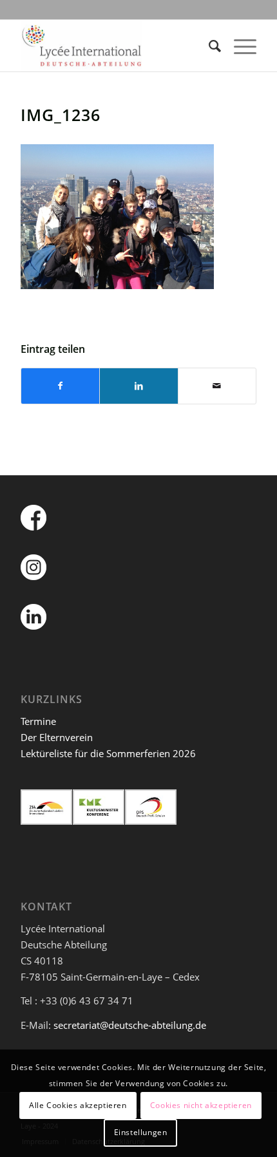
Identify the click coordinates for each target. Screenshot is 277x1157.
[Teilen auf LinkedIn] (138, 386)
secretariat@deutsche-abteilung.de (129, 1025)
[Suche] (208, 45)
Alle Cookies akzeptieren (77, 1105)
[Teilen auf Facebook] (60, 386)
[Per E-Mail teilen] (217, 386)
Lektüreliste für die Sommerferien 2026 (108, 753)
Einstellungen (140, 1132)
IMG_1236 (60, 115)
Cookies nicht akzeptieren (201, 1105)
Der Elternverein (57, 737)
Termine (38, 721)
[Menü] (238, 45)
